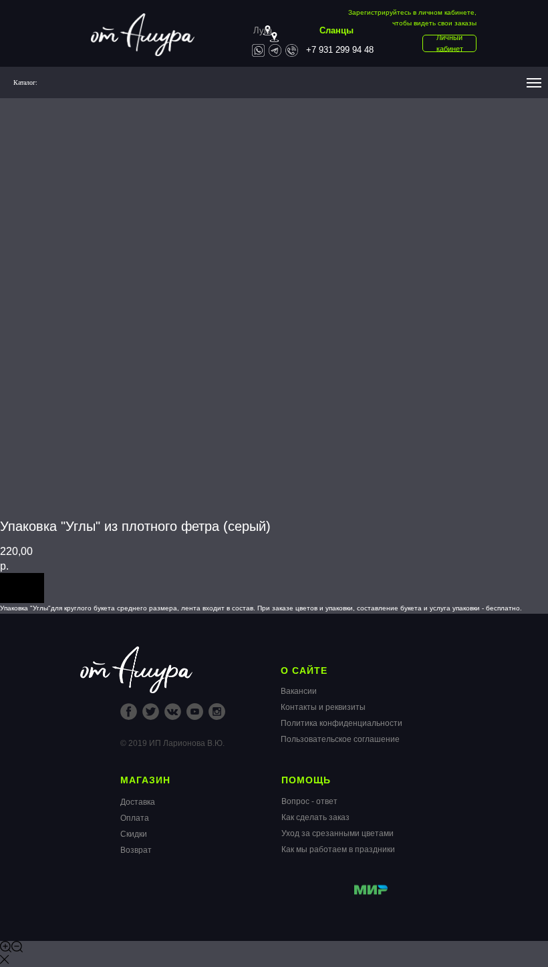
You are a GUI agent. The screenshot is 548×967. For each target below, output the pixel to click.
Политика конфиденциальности (341, 723)
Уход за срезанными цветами (337, 833)
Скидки (133, 834)
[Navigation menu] (534, 82)
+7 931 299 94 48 (340, 50)
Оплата (134, 818)
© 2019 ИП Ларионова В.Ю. (172, 743)
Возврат (136, 850)
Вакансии (299, 691)
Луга (262, 30)
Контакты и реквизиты (323, 707)
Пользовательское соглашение (340, 739)
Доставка (137, 802)
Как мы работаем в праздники (338, 849)
